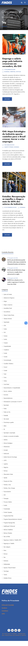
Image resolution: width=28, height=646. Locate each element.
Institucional (6, 453)
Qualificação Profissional (9, 526)
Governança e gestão (9, 422)
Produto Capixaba (8, 512)
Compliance (6, 350)
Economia (7, 71)
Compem (6, 343)
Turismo (5, 574)
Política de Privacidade (8, 605)
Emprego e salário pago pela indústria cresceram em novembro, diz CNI (12, 62)
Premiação (6, 498)
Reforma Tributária (8, 533)
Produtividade (7, 509)
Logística (6, 464)
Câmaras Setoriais (8, 318)
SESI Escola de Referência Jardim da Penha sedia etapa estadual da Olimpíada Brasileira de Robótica (16, 262)
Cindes (5, 329)
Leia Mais (7, 99)
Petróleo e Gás (7, 484)
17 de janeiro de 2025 (9, 69)
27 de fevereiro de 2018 (10, 207)
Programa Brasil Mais (8, 516)
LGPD (5, 460)
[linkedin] (12, 630)
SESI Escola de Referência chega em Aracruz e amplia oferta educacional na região (16, 272)
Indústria (12, 71)
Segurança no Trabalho (9, 543)
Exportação (6, 405)
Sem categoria (7, 547)
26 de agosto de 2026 (12, 278)
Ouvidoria (4, 608)
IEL (4, 429)
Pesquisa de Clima (8, 481)
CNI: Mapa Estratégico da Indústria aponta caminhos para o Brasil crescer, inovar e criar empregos (13, 136)
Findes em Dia (7, 412)
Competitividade (8, 147)
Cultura (5, 381)
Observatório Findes (8, 474)
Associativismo (7, 311)
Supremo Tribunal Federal (9, 567)
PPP (5, 495)
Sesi (5, 557)
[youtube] (15, 630)
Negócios (6, 467)
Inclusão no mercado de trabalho (11, 436)
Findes (5, 408)
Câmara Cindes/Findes (9, 315)
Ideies (5, 426)
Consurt (5, 367)
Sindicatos (6, 561)
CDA (5, 325)
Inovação (6, 450)
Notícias (18, 71)
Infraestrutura (7, 446)
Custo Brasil (6, 384)
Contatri (5, 370)
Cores (5, 377)
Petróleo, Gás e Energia (9, 488)
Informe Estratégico (8, 443)
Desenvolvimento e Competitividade (12, 388)
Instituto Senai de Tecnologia (10, 457)
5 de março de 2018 (9, 145)
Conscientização (7, 360)
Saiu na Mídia (7, 536)
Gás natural (6, 419)
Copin (5, 374)
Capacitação (6, 322)
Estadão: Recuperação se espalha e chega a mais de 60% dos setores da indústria (13, 200)
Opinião (5, 478)
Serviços (5, 554)
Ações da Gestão (8, 294)
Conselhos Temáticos (8, 363)
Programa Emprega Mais (9, 523)
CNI (5, 332)
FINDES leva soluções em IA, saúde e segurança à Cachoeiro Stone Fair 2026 (16, 282)
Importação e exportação (9, 433)
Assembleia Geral (8, 308)
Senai (5, 550)
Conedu (5, 356)
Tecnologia (6, 571)
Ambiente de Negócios (9, 298)
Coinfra (5, 339)
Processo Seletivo (8, 502)
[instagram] (19, 630)
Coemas (5, 336)
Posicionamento (7, 491)
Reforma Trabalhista (8, 529)
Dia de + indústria (8, 391)
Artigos (5, 301)
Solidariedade (7, 564)
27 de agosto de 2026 (12, 258)
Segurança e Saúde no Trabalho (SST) (12, 540)
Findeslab (6, 415)
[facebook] (9, 630)
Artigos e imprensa (8, 305)
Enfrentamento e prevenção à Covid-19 (13, 401)
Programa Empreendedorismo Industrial (13, 519)
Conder (5, 353)
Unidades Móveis (7, 578)
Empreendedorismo (8, 398)
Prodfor (5, 505)
